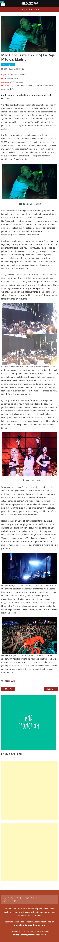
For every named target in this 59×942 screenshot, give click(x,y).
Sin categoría (8, 64)
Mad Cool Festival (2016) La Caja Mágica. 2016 (52, 689)
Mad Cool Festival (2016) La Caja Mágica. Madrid (10, 689)
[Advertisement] (29, 790)
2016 (13, 681)
